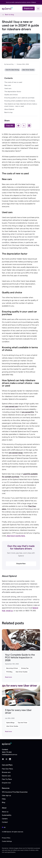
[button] (38, 8)
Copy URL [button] (9, 125)
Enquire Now (20, 563)
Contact (5, 822)
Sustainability (6, 815)
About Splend (9, 109)
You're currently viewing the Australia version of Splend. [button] (21, 2)
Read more (8, 677)
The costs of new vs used (13, 82)
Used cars (7, 88)
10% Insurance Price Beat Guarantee (15, 792)
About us (5, 812)
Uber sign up (6, 795)
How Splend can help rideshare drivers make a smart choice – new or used (20, 105)
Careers (5, 819)
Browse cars (6, 772)
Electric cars (6, 776)
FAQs (4, 799)
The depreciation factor (12, 91)
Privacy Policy (6, 838)
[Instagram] (6, 759)
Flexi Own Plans (7, 769)
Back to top (8, 112)
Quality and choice (11, 95)
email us (9, 611)
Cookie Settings (7, 841)
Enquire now (28, 8)
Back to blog (9, 14)
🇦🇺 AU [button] (4, 827)
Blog (3, 802)
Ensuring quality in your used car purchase (19, 98)
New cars (7, 85)
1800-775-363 (7, 752)
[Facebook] (3, 759)
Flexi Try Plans (7, 779)
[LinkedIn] (10, 759)
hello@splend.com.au (9, 754)
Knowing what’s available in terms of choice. (19, 101)
